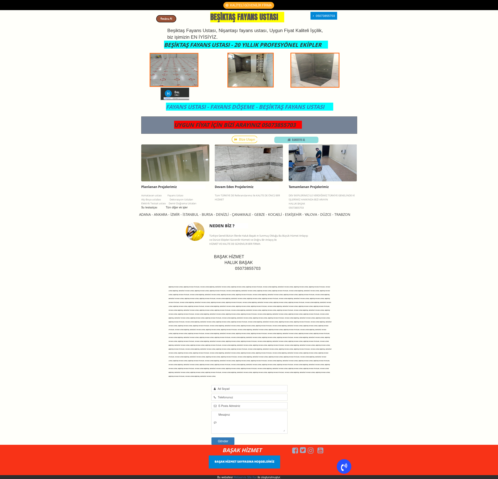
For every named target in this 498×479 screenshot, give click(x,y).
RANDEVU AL (298, 140)
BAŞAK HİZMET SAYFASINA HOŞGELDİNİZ (244, 461)
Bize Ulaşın (246, 139)
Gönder (223, 441)
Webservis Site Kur (245, 477)
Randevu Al (166, 19)
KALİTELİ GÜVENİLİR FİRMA (250, 5)
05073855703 (325, 15)
